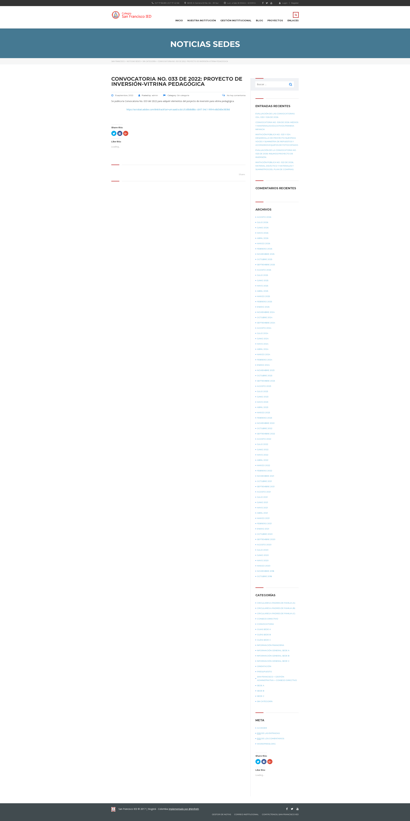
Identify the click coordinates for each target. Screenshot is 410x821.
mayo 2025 (262, 286)
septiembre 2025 (266, 264)
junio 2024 (263, 338)
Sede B (260, 691)
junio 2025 (262, 280)
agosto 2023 (264, 386)
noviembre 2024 (266, 312)
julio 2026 (262, 222)
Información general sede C (273, 661)
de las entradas (268, 733)
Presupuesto (264, 671)
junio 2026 (262, 227)
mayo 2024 (262, 344)
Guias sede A (264, 629)
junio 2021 (262, 502)
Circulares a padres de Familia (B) (276, 608)
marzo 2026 (263, 243)
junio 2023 (262, 396)
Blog (259, 20)
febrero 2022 (264, 470)
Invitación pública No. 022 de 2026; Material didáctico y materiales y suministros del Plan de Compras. (274, 166)
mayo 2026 (262, 233)
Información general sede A (273, 650)
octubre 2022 (264, 428)
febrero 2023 (264, 418)
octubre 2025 (264, 259)
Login (284, 3)
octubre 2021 (264, 481)
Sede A (260, 685)
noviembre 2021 (265, 476)
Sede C (260, 696)
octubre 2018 (264, 576)
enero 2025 (263, 307)
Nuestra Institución (201, 20)
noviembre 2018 (265, 571)
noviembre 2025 (265, 254)
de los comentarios (270, 738)
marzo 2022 (263, 465)
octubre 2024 (264, 317)
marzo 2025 (263, 296)
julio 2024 (262, 333)
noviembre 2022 (266, 423)
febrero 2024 (264, 359)
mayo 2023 (262, 402)
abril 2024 (262, 349)
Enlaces (293, 20)
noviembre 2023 (266, 370)
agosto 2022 (264, 439)
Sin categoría (265, 701)
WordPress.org (266, 744)
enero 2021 (263, 529)
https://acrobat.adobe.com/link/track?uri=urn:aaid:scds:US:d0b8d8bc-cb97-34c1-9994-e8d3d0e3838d (178, 109)
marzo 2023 (263, 412)
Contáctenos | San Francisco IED (280, 814)
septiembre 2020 (266, 539)
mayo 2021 (262, 507)
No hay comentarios (236, 95)
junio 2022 (262, 449)
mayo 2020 (263, 560)
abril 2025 (262, 291)
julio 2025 (262, 275)
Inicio (179, 20)
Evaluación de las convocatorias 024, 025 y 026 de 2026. (275, 115)
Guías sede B (264, 634)
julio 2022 (262, 444)
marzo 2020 (263, 566)
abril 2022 (262, 460)
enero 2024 (263, 365)
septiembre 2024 (266, 322)
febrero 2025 (264, 301)
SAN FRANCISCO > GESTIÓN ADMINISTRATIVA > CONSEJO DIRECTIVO (277, 678)
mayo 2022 (262, 455)
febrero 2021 (264, 523)
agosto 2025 (264, 270)
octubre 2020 (265, 534)
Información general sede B (273, 655)
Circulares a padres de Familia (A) (276, 603)
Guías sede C (264, 640)
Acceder (262, 728)
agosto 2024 (264, 328)
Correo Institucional (246, 814)
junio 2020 (263, 555)
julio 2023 (262, 391)
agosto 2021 (264, 492)
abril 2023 (262, 407)
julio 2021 (262, 497)
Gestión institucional (235, 20)
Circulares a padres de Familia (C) (276, 613)
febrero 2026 (264, 249)
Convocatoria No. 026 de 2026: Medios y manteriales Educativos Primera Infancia (276, 125)
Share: (242, 174)
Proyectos (275, 20)
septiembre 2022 (266, 433)
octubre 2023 (264, 375)
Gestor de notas (221, 814)
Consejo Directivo (267, 619)
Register (295, 3)
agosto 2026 (264, 217)
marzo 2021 (263, 518)
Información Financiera (270, 645)
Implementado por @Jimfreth (184, 808)
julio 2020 (262, 550)
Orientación (264, 666)
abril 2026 (262, 238)
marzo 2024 (263, 354)
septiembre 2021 (266, 486)
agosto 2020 (264, 544)
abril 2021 (262, 513)
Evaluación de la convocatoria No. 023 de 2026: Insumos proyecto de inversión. (275, 153)
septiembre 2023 (266, 381)
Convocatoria (265, 624)
